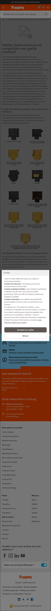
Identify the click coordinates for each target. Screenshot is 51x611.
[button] (25, 329)
